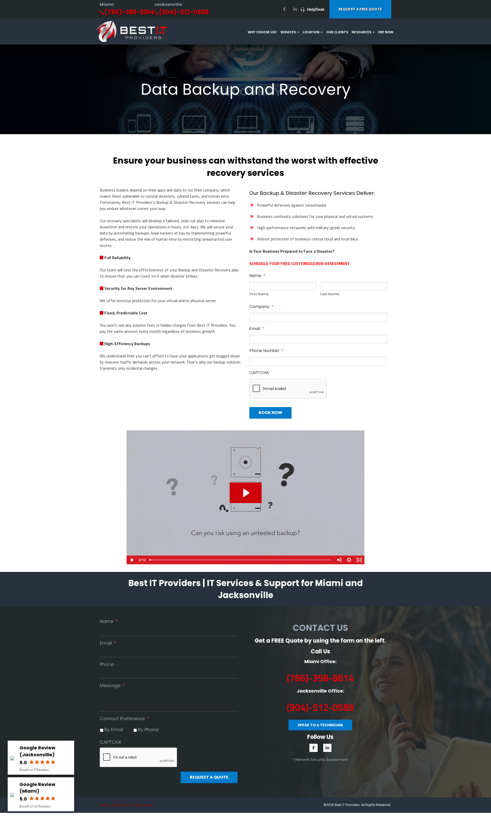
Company (261, 307)
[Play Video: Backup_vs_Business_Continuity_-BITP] (246, 493)
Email (256, 329)
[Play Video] (132, 560)
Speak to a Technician (320, 725)
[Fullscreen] (359, 560)
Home (104, 805)
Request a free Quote (360, 9)
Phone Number (266, 351)
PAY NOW (385, 32)
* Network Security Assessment (320, 759)
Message (112, 685)
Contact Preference (124, 718)
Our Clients (337, 32)
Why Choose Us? (262, 32)
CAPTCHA (259, 373)
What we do (120, 805)
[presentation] (288, 389)
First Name (259, 294)
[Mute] (339, 560)
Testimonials (143, 805)
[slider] (240, 560)
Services (288, 32)
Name (257, 276)
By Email (113, 729)
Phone (107, 664)
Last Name (329, 294)
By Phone (148, 729)
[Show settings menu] (349, 560)
